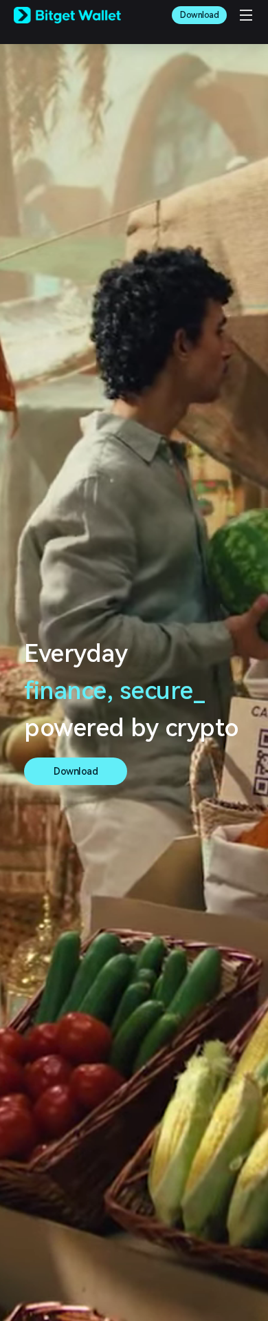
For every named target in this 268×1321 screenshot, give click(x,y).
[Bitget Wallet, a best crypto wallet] (67, 15)
